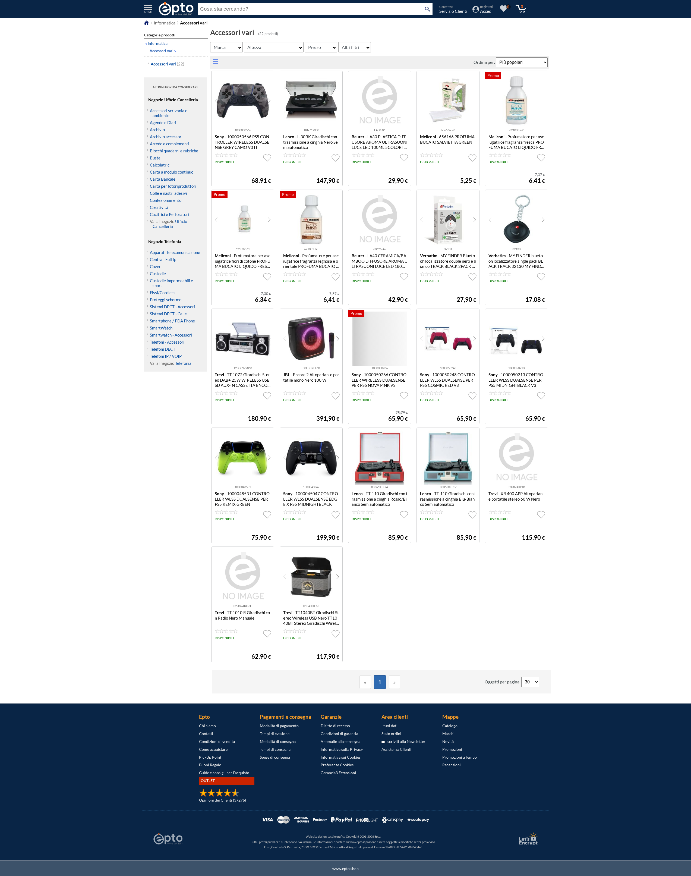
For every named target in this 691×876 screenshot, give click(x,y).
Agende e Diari (163, 122)
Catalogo (449, 725)
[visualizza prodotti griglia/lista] (215, 63)
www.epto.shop (345, 868)
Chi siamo (207, 725)
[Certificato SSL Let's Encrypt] (527, 839)
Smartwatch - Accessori (171, 334)
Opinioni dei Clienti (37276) (222, 800)
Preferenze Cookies (337, 764)
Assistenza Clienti (396, 749)
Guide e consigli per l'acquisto (224, 772)
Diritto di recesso (335, 725)
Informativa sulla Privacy (342, 749)
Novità (448, 741)
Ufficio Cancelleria (170, 224)
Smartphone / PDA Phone (172, 320)
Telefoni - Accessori (167, 342)
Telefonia (183, 363)
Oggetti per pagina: (503, 681)
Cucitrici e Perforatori (169, 214)
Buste (155, 157)
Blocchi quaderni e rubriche (174, 150)
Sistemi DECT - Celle (168, 313)
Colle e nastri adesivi (168, 193)
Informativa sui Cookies (341, 757)
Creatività (159, 207)
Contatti (206, 733)
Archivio (157, 129)
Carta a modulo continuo (171, 171)
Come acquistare (213, 749)
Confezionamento (165, 200)
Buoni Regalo (210, 764)
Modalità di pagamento (279, 725)
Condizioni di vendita (217, 741)
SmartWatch (161, 327)
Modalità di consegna (278, 741)
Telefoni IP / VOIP (166, 356)
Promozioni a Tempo (459, 757)
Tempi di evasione (274, 733)
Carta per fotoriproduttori (173, 186)
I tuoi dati (389, 725)
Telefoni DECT (162, 349)
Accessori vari (167, 63)
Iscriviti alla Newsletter (405, 741)
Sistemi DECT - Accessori (172, 306)
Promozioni (452, 749)
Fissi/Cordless (162, 292)
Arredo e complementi (169, 143)
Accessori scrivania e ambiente (168, 113)
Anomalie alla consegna (340, 741)
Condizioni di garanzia (339, 733)
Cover (155, 266)
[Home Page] (146, 24)
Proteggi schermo (165, 299)
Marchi (448, 733)
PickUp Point (210, 757)
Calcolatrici (160, 164)
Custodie (158, 273)
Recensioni (451, 764)
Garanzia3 (338, 772)
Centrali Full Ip (163, 259)
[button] (269, 101)
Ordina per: (485, 62)
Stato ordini (391, 733)
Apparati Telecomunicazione (175, 252)
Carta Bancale (162, 179)
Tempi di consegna (275, 749)
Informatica (164, 22)
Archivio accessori (166, 136)
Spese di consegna (275, 757)
